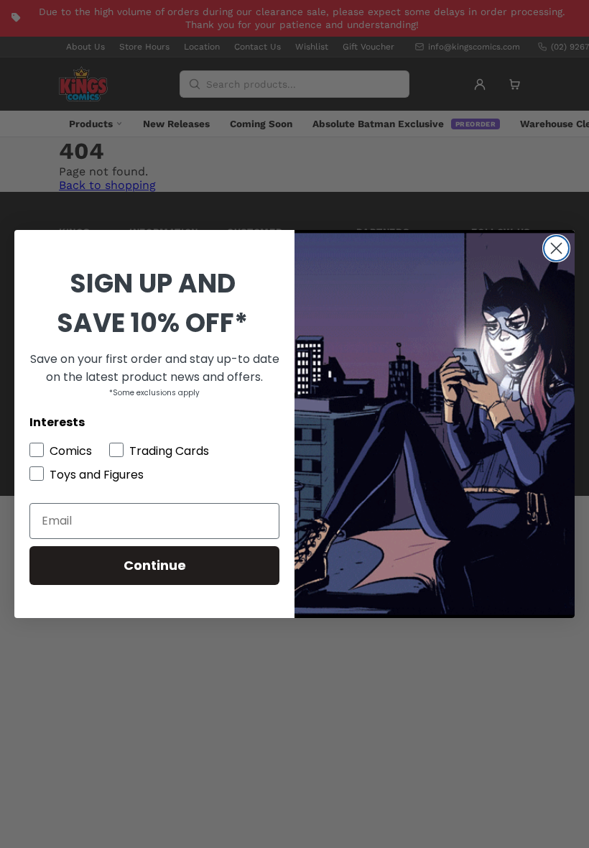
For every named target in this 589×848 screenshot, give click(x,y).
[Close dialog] (556, 248)
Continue (155, 565)
